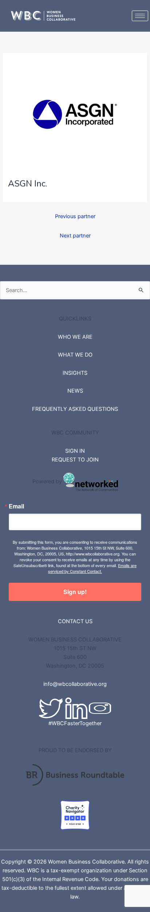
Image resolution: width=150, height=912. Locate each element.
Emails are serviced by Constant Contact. (92, 568)
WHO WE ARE (75, 337)
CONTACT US (75, 621)
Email (16, 506)
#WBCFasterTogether (75, 723)
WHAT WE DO (75, 354)
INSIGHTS (75, 373)
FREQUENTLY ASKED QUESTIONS (75, 409)
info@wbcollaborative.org (75, 684)
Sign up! (75, 591)
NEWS (75, 391)
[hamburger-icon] (140, 16)
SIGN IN (75, 451)
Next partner (75, 235)
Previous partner (75, 216)
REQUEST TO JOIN (75, 459)
